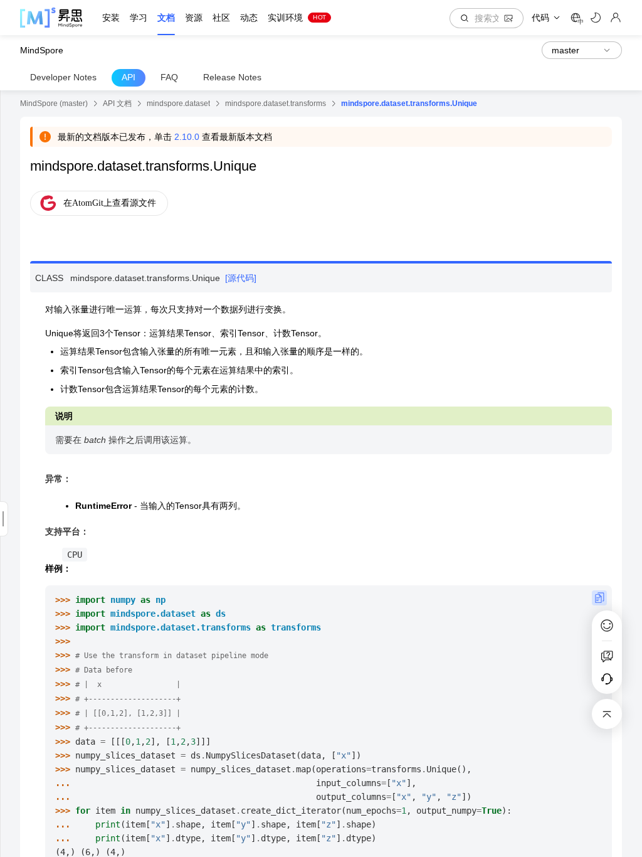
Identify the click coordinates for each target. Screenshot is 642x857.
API (128, 77)
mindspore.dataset (178, 103)
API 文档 (117, 103)
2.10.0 (186, 137)
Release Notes (232, 77)
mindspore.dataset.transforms (275, 103)
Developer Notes (63, 77)
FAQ (169, 77)
